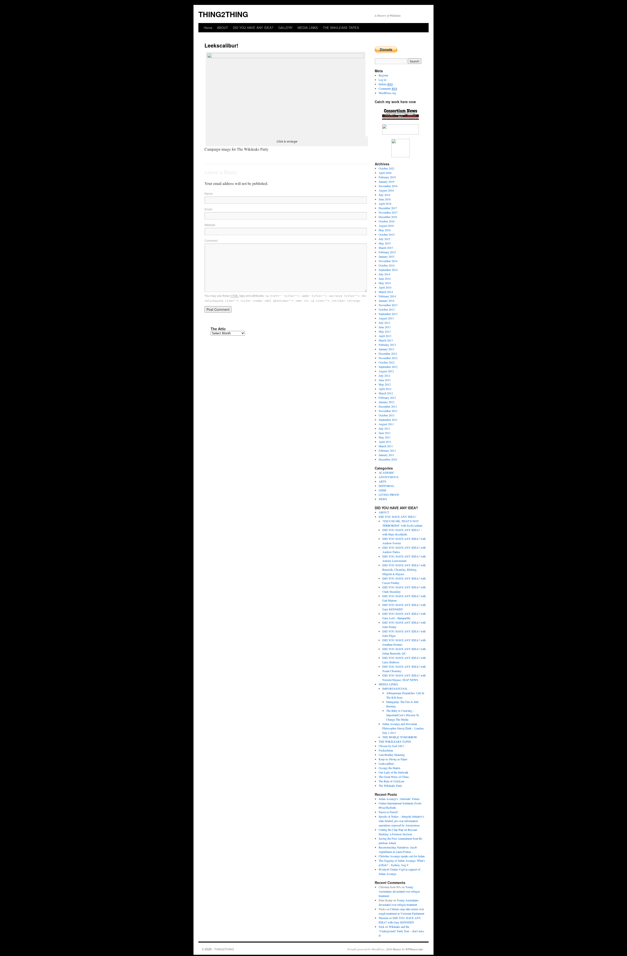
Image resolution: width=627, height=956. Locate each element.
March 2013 (386, 340)
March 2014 (386, 292)
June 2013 (385, 327)
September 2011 (388, 420)
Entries (386, 84)
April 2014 (385, 287)
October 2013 (387, 309)
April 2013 (385, 336)
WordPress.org (387, 93)
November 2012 (388, 358)
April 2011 (385, 442)
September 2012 (388, 367)
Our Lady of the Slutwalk (393, 772)
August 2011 (386, 424)
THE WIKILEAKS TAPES (341, 27)
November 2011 (388, 411)
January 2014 (386, 301)
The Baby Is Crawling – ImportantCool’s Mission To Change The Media (402, 715)
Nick (381, 927)
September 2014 (388, 270)
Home (208, 27)
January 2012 (386, 402)
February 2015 (387, 252)
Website (210, 225)
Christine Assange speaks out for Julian (402, 856)
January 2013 (386, 349)
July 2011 (384, 428)
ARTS (382, 481)
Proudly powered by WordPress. (366, 949)
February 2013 (387, 345)
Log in (382, 80)
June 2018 (385, 199)
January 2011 (386, 455)
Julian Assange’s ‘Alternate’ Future (399, 799)
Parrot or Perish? (388, 812)
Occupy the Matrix (389, 768)
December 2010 (388, 459)
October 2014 (387, 265)
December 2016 (388, 217)
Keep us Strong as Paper (393, 759)
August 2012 (386, 371)
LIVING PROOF (389, 494)
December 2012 (388, 353)
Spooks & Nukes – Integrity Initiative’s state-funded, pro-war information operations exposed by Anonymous (401, 820)
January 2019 (386, 181)
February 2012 (387, 397)
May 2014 (385, 283)
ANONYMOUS (388, 477)
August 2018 (386, 190)
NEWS (383, 499)
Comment (211, 240)
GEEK (382, 490)
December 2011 (388, 406)
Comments (388, 88)
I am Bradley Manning (392, 755)
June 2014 (385, 278)
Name (209, 193)
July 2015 (384, 239)
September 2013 (388, 314)
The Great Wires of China (394, 777)
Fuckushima (386, 750)
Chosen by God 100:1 (391, 746)
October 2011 (387, 415)
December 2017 (388, 208)
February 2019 (387, 177)
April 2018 (385, 204)
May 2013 (385, 331)
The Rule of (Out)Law (392, 781)
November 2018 (388, 186)
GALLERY (285, 27)
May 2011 (385, 437)
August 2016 (386, 226)
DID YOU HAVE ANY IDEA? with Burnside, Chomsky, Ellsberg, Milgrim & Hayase (404, 569)
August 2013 (386, 318)
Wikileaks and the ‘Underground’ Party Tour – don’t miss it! (401, 931)
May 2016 (385, 230)
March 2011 (386, 446)
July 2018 (384, 195)
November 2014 (388, 261)
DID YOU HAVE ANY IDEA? (253, 27)
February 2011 (387, 450)
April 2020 (385, 173)
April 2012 (385, 389)
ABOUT (222, 27)
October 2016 (387, 221)
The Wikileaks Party (390, 785)
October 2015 (387, 234)
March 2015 (386, 248)
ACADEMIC (386, 472)
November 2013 (388, 305)
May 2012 (385, 384)
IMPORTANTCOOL (395, 688)
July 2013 (384, 323)
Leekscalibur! (386, 763)
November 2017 (388, 212)
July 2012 (384, 375)
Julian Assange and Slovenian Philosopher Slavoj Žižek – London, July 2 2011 (403, 728)
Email (208, 209)
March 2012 (386, 393)
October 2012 (387, 362)
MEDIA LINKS (308, 27)
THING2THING (223, 14)
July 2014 (384, 274)
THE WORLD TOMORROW (399, 737)
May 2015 (385, 243)
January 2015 (386, 256)
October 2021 (387, 168)
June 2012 (385, 380)
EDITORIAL (386, 486)
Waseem (383, 918)
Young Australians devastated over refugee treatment (399, 891)
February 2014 (387, 296)
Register (383, 75)
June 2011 (385, 433)
